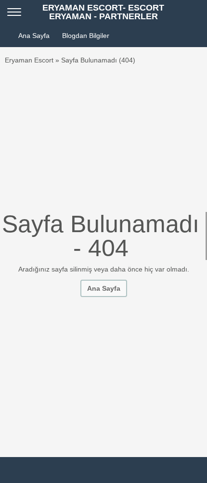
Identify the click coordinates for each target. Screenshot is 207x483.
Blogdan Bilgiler (85, 35)
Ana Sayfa (34, 35)
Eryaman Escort (29, 60)
